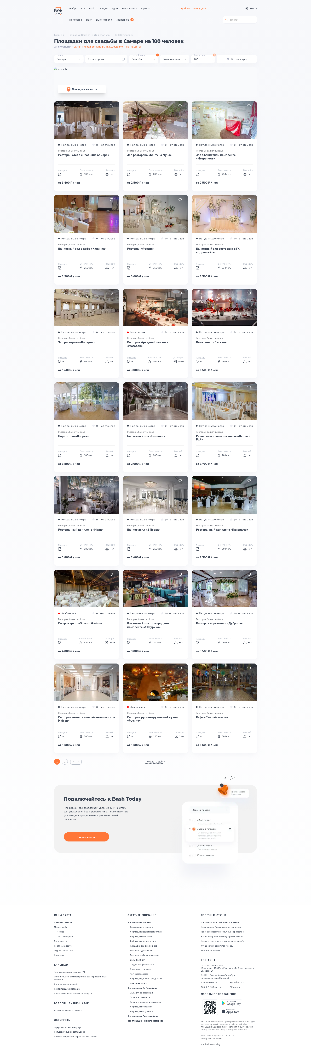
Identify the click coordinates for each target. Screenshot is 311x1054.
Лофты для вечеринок (141, 936)
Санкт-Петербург (65, 936)
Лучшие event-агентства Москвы (217, 946)
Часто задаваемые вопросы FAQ (70, 972)
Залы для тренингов (140, 997)
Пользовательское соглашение (69, 1032)
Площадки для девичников (143, 946)
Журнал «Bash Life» (63, 950)
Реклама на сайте (63, 946)
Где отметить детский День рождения (220, 922)
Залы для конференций (142, 993)
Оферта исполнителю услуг (67, 1027)
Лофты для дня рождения (143, 941)
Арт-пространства (139, 974)
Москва (60, 932)
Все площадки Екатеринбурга (142, 1016)
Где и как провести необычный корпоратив (222, 932)
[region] (86, 120)
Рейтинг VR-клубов (210, 950)
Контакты (59, 955)
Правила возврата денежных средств (73, 993)
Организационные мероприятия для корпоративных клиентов (80, 978)
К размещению (86, 837)
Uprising (216, 1044)
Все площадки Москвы (139, 922)
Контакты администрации (67, 989)
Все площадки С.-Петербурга (142, 988)
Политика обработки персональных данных (76, 1036)
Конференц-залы (138, 983)
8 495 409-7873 (209, 982)
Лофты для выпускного (141, 1011)
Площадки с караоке (140, 969)
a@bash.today (236, 982)
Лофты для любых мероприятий (146, 932)
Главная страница (63, 922)
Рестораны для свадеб (141, 950)
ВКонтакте (235, 987)
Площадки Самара (79, 35)
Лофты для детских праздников (146, 978)
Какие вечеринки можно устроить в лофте (222, 936)
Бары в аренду (137, 960)
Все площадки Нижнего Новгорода (145, 1021)
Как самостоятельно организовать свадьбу (222, 941)
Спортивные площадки (141, 927)
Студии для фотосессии (142, 964)
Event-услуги (60, 941)
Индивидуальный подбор (66, 984)
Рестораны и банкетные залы (144, 955)
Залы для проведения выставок (145, 1002)
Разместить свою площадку (67, 1010)
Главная (59, 35)
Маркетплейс (60, 927)
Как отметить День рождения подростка (221, 927)
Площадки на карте (84, 89)
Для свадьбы (102, 35)
